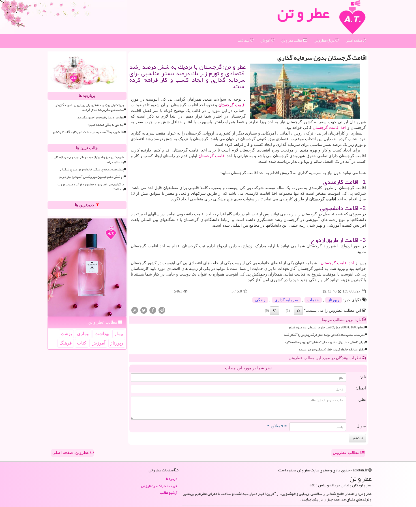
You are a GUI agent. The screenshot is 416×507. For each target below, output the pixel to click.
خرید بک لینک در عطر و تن (159, 486)
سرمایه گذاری (286, 300)
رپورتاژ (333, 300)
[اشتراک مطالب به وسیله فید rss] (135, 310)
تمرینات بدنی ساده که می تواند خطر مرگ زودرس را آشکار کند (324, 335)
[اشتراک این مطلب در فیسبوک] (153, 310)
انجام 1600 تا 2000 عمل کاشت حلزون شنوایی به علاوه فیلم (326, 327)
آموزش (265, 40)
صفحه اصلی (354, 40)
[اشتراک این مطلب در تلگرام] (162, 310)
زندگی (260, 300)
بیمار (118, 333)
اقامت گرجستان (232, 105)
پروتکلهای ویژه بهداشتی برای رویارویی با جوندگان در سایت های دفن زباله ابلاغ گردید (89, 107)
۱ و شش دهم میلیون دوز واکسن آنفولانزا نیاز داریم (91, 177)
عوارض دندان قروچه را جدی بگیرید (100, 117)
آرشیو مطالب (168, 492)
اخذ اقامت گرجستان (329, 127)
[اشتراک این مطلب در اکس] (144, 310)
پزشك (66, 333)
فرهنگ (65, 343)
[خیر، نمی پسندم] (274, 310)
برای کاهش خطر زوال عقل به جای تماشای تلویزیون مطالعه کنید (324, 342)
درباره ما (171, 479)
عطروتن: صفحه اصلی (71, 452)
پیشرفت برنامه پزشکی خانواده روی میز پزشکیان (92, 169)
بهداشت (243, 40)
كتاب (81, 343)
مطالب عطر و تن (292, 40)
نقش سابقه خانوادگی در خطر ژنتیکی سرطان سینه (331, 349)
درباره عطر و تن (324, 40)
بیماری (83, 333)
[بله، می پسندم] (298, 310)
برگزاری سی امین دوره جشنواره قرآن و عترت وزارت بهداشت (90, 186)
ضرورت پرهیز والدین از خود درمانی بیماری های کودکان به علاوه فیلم (89, 159)
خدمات (313, 300)
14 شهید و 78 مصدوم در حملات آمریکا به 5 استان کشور (88, 132)
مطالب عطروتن (347, 452)
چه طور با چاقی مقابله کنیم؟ (105, 125)
